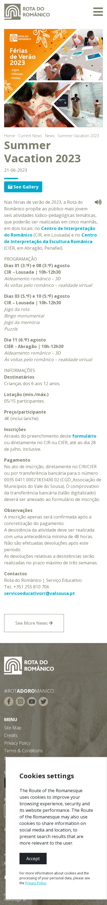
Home (9, 135)
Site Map (12, 728)
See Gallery (25, 187)
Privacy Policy (17, 743)
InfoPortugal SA (15, 899)
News (50, 135)
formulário (84, 436)
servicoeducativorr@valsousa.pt (39, 593)
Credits (11, 735)
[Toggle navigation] (98, 12)
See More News (32, 623)
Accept (33, 859)
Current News (30, 135)
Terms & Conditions (23, 751)
